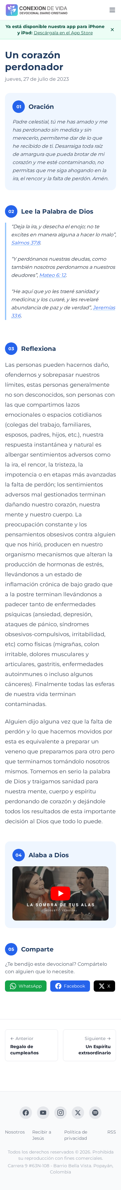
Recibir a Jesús (41, 1135)
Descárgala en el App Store (63, 33)
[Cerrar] (112, 29)
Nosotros (15, 1132)
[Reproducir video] (60, 893)
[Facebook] (26, 1112)
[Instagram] (60, 1112)
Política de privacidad (75, 1135)
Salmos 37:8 (25, 243)
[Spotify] (95, 1112)
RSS (111, 1132)
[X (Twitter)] (78, 1112)
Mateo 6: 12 (52, 275)
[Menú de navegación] (112, 10)
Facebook (74, 986)
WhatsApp (30, 986)
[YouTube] (43, 1112)
